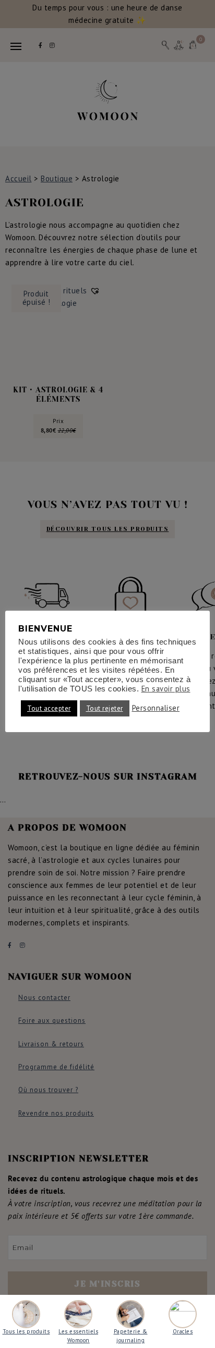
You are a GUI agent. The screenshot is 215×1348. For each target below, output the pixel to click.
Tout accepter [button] (49, 708)
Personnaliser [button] (156, 708)
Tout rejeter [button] (104, 708)
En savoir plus (165, 689)
